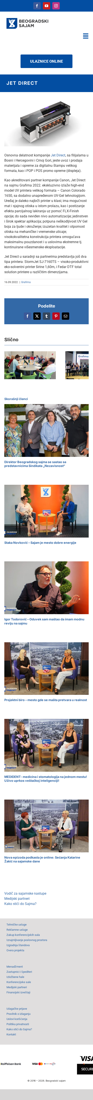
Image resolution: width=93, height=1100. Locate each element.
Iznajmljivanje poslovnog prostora (26, 940)
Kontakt (11, 1034)
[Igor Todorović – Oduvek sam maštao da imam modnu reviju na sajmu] (46, 587)
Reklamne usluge (17, 929)
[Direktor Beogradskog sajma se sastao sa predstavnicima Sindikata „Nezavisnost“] (46, 430)
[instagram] (56, 5)
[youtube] (46, 5)
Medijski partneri (17, 899)
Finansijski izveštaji (18, 992)
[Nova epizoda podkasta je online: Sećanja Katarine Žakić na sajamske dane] (46, 826)
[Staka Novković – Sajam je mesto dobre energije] (46, 511)
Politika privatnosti (17, 1024)
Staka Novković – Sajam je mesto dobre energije (40, 542)
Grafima (26, 282)
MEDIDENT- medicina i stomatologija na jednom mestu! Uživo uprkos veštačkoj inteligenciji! (45, 779)
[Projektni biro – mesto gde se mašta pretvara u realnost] (46, 668)
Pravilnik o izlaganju (18, 1013)
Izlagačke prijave (16, 1008)
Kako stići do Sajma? (20, 904)
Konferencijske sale (18, 982)
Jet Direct (58, 155)
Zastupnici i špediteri (19, 971)
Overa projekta (15, 950)
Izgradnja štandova (18, 945)
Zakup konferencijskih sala (23, 934)
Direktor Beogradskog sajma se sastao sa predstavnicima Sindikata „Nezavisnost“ (35, 464)
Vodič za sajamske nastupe (25, 893)
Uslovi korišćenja (16, 1019)
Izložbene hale (15, 977)
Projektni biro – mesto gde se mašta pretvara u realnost (45, 700)
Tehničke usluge (16, 924)
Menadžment (14, 966)
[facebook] (37, 5)
